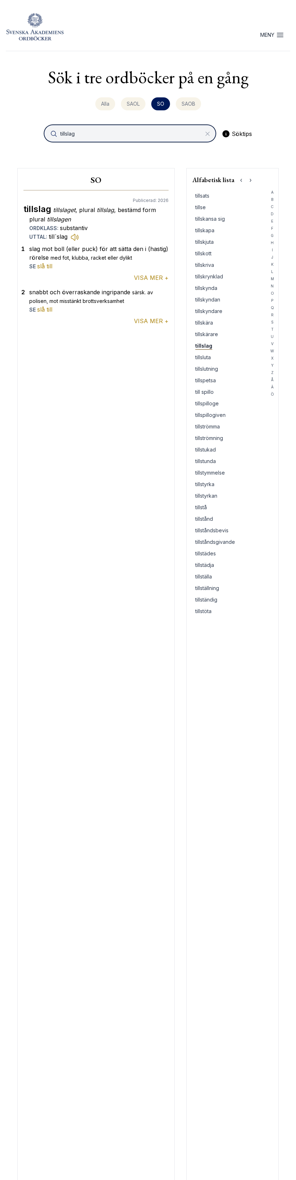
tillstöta (203, 611)
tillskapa (204, 230)
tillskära (204, 323)
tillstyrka (204, 484)
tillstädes (205, 553)
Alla (105, 104)
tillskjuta (204, 242)
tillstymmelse (210, 473)
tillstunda (205, 461)
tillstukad (205, 449)
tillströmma (207, 426)
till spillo (204, 392)
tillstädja (204, 565)
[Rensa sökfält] (207, 133)
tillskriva (204, 265)
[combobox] (130, 133)
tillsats (202, 196)
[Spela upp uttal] (74, 237)
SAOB (188, 104)
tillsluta (203, 357)
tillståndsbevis (211, 530)
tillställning (207, 588)
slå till (44, 266)
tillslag (203, 346)
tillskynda (206, 288)
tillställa (203, 576)
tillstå (201, 507)
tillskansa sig (210, 219)
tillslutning (206, 369)
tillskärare (206, 334)
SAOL (133, 104)
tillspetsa (205, 380)
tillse (200, 207)
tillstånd (204, 519)
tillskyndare (208, 311)
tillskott (203, 253)
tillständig (206, 599)
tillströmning (209, 438)
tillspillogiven (210, 415)
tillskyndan (207, 299)
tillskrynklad (209, 276)
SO (160, 104)
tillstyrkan (206, 496)
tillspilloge (207, 403)
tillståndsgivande (215, 542)
